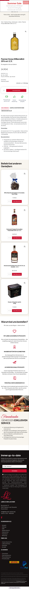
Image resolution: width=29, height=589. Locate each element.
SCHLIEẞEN (25, 2)
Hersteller (4, 545)
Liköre (19, 22)
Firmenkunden (5, 558)
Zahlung (4, 527)
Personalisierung (6, 557)
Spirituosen (14, 22)
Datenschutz (5, 532)
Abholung (4, 535)
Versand (4, 525)
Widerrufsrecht (6, 530)
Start (2, 22)
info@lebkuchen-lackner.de (8, 511)
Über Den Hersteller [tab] (6, 110)
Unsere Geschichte (7, 542)
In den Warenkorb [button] (17, 201)
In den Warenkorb (16, 90)
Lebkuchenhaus (6, 543)
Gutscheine (5, 553)
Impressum (5, 533)
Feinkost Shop (7, 22)
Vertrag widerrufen (14, 587)
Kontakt (4, 547)
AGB (3, 528)
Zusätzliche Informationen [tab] (17, 107)
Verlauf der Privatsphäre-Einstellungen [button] (11, 582)
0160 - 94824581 (9, 513)
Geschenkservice (6, 555)
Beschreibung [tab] (5, 107)
